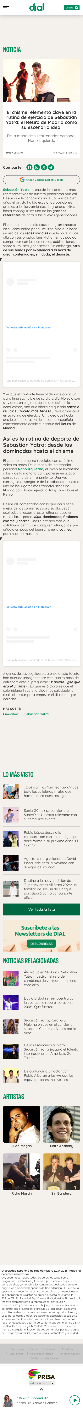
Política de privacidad (41, 1353)
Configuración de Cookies (44, 1358)
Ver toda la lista (41, 909)
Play (74, 1400)
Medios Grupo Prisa (41, 1383)
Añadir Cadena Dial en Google (44, 179)
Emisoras (50, 1349)
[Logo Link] (36, 7)
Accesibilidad (16, 1353)
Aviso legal (67, 1349)
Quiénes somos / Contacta (24, 1349)
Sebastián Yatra (37, 714)
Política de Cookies (70, 1353)
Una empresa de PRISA (41, 1374)
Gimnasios (11, 714)
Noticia (12, 49)
